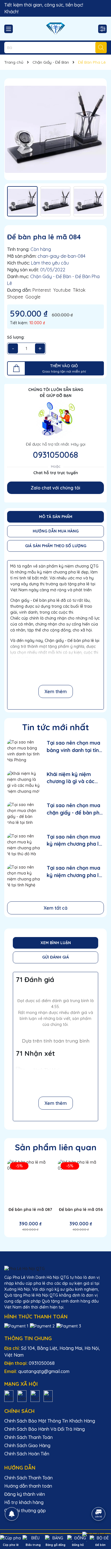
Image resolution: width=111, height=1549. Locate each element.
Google (32, 297)
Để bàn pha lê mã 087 (30, 1209)
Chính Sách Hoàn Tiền (26, 1453)
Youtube (62, 290)
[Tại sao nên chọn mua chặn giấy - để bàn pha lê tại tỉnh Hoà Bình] (23, 813)
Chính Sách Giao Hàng (27, 1445)
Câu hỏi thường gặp (25, 1510)
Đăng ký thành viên (24, 1494)
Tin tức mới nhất (55, 727)
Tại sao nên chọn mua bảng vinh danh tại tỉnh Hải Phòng (74, 746)
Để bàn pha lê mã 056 (81, 1209)
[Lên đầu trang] (98, 1498)
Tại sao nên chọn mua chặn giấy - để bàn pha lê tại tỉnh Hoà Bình (74, 809)
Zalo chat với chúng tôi (55, 488)
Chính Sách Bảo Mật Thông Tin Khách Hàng (49, 1421)
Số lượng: (15, 337)
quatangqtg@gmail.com (43, 1371)
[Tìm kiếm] (101, 47)
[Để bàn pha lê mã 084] (55, 129)
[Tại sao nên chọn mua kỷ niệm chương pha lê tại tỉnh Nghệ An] (23, 875)
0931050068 (55, 455)
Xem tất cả (55, 908)
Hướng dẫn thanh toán (28, 1486)
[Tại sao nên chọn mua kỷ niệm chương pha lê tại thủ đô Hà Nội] (23, 844)
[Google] (48, 1395)
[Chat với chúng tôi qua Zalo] (93, 1534)
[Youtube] (35, 1395)
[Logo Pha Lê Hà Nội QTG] (55, 28)
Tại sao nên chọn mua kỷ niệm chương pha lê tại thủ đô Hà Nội (74, 840)
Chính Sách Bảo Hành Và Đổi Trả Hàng (44, 1429)
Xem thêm (55, 691)
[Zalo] (8, 1395)
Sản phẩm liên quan (55, 1147)
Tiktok (79, 290)
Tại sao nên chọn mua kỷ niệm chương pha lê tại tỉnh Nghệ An (74, 871)
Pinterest (41, 290)
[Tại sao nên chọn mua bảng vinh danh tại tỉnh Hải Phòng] (23, 750)
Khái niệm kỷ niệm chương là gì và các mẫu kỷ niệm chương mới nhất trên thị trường (72, 778)
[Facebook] (21, 1395)
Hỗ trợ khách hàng (24, 1502)
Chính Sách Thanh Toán (28, 1437)
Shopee (15, 297)
